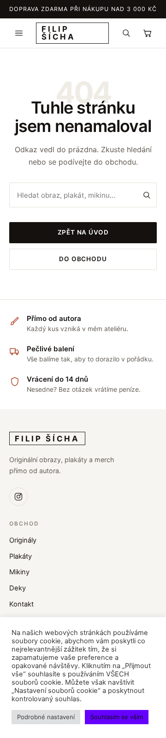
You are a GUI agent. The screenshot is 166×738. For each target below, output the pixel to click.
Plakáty (20, 556)
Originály (22, 540)
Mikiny (19, 572)
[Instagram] (18, 496)
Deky (17, 588)
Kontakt (21, 604)
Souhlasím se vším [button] (116, 717)
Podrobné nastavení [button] (46, 717)
